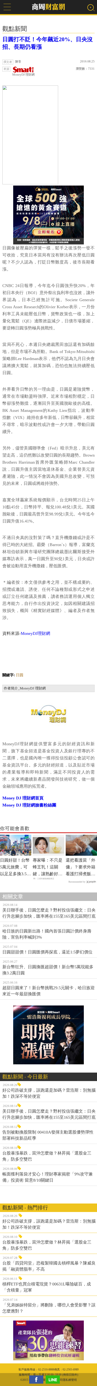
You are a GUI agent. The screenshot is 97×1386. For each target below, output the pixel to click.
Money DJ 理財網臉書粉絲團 (29, 805)
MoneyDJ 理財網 (23, 74)
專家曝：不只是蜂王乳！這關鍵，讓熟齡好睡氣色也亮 (47, 867)
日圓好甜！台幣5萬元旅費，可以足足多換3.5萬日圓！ (15, 867)
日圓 (19, 675)
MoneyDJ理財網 (35, 633)
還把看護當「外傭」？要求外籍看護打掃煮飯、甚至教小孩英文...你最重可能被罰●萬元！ (80, 867)
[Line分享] (54, 1379)
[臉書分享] (37, 1379)
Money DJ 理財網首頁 (23, 798)
